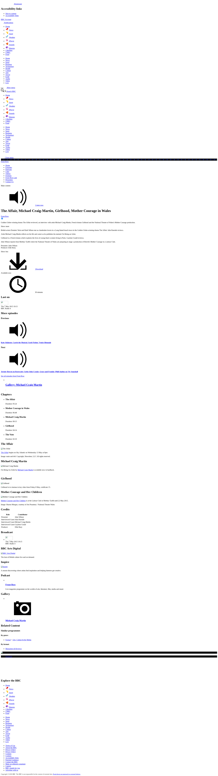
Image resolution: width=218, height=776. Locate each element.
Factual (8, 640)
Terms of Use (10, 746)
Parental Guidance (12, 760)
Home (7, 165)
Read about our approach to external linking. (67, 774)
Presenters (9, 180)
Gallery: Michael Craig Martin (23, 384)
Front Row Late (11, 178)
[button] (7, 157)
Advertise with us (11, 770)
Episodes (8, 167)
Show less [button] (4, 252)
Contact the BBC (11, 762)
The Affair (4, 452)
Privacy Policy (10, 750)
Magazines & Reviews (13, 649)
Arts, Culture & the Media (21, 640)
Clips (7, 172)
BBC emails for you (12, 768)
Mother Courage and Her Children (13, 501)
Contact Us (9, 182)
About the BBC (11, 748)
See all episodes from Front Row (12, 376)
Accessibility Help (12, 758)
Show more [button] (5, 226)
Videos (7, 174)
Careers (8, 766)
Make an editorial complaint (15, 764)
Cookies (8, 754)
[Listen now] (109, 330)
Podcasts (8, 170)
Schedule (8, 656)
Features (8, 176)
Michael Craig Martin (25, 470)
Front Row (5, 162)
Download (39, 269)
